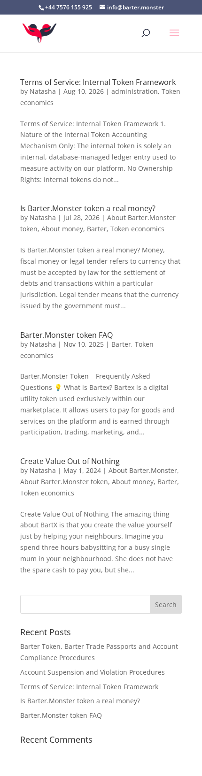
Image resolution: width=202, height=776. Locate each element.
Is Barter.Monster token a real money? (87, 208)
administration (134, 91)
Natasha (43, 91)
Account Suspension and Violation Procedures (92, 672)
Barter (97, 228)
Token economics (137, 228)
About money (62, 228)
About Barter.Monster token (64, 481)
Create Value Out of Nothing (70, 461)
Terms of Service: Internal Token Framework (98, 82)
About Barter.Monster (143, 470)
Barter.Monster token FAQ (66, 335)
